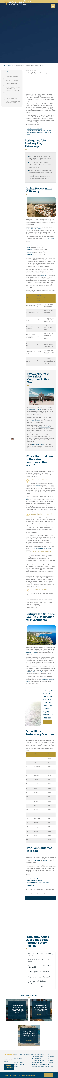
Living (9, 65)
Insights (43, 1054)
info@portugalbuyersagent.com (23, 1054)
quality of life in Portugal (38, 444)
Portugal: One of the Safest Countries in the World (11, 84)
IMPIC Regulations (42, 1066)
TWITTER (51, 1062)
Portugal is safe (44, 275)
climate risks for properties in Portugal (41, 548)
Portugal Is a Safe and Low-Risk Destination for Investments (12, 91)
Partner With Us (36, 1060)
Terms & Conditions (37, 1062)
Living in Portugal (35, 420)
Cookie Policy (43, 1064)
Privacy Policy (35, 1064)
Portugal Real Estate (37, 1056)
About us (34, 1054)
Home (5, 65)
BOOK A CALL (48, 1075)
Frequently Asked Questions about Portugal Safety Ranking (13, 102)
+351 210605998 (18, 1058)
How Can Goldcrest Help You (12, 98)
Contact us (28, 894)
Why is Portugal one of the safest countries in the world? (13, 88)
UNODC (38, 485)
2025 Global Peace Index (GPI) (33, 228)
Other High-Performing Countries (12, 94)
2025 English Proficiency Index (35, 672)
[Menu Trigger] (53, 6)
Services (39, 1054)
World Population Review (35, 409)
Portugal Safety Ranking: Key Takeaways (12, 77)
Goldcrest (45, 860)
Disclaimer (35, 1066)
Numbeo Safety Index (44, 427)
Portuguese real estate (31, 652)
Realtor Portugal (36, 1058)
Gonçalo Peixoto (18, 439)
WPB (27, 499)
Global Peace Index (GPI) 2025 (12, 80)
